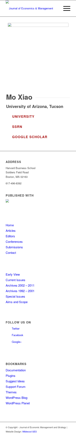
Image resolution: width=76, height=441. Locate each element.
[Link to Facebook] (67, 436)
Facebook (17, 335)
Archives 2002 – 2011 (20, 285)
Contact (11, 252)
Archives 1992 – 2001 (20, 291)
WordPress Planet (18, 403)
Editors (10, 236)
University (23, 116)
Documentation (16, 370)
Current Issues (15, 280)
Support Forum (16, 386)
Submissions (14, 247)
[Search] (55, 8)
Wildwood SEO (29, 431)
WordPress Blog (16, 397)
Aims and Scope (17, 302)
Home (10, 225)
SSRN (17, 126)
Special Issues (15, 296)
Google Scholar (29, 136)
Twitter (15, 328)
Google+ (17, 342)
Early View (13, 274)
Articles (11, 230)
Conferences (14, 241)
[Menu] (64, 8)
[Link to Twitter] (61, 436)
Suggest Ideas (15, 381)
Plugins (10, 375)
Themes (11, 392)
